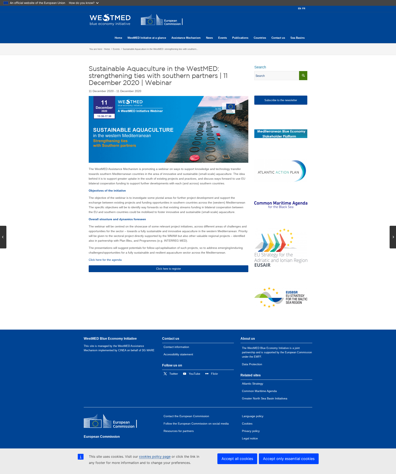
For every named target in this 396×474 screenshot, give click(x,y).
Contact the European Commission (186, 416)
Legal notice (250, 438)
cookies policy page (155, 456)
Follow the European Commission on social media (196, 423)
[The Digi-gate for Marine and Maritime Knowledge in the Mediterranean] (280, 133)
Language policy (252, 416)
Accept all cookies (237, 458)
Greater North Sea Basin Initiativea (264, 398)
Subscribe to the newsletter (280, 100)
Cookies (247, 423)
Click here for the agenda (105, 259)
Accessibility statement (178, 354)
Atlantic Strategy (252, 383)
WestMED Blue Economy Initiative (110, 338)
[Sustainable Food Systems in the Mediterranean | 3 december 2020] (393, 237)
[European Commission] (114, 422)
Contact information (176, 347)
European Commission (102, 436)
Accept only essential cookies (289, 458)
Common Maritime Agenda (259, 391)
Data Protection (252, 364)
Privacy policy (251, 431)
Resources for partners (179, 431)
